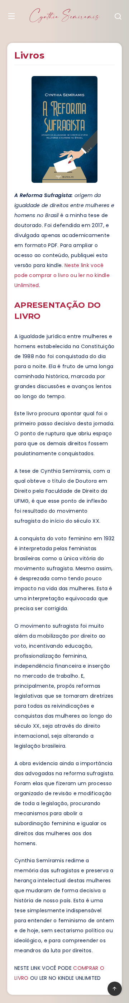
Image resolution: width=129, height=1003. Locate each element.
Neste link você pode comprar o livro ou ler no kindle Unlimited (62, 275)
